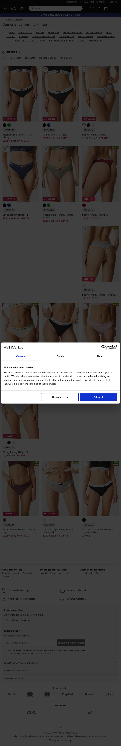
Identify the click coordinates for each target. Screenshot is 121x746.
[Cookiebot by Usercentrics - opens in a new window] (103, 347)
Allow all (98, 397)
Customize (58, 397)
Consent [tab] (21, 356)
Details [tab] (60, 356)
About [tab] (100, 356)
